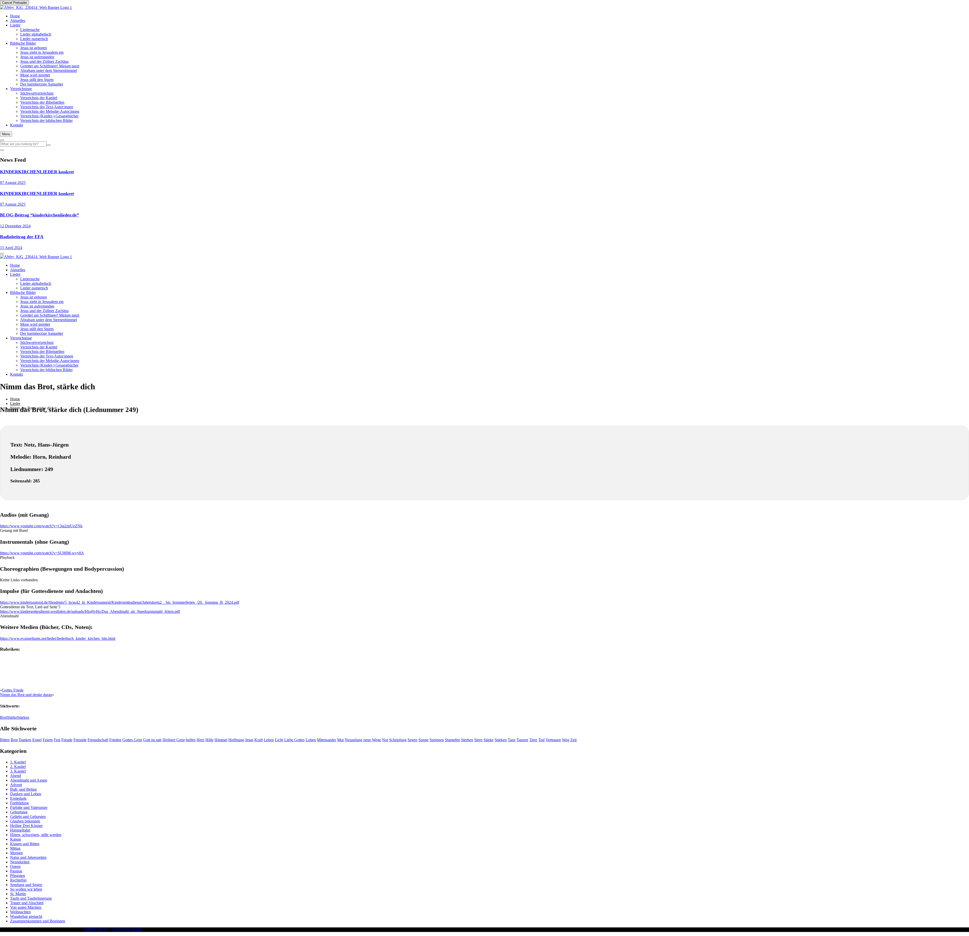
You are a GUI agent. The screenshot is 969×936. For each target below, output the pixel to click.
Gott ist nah (152, 740)
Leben (269, 740)
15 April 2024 (11, 247)
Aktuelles (17, 20)
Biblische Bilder (23, 43)
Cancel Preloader (14, 3)
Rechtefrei (18, 880)
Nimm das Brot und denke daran (26, 695)
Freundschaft (98, 740)
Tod (541, 740)
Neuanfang (353, 740)
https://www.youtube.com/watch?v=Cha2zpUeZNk (41, 526)
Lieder (15, 25)
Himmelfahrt (20, 830)
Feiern (48, 740)
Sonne (423, 740)
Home (15, 16)
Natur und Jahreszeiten (28, 857)
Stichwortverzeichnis (36, 93)
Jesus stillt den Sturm (36, 79)
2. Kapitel (18, 766)
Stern (478, 740)
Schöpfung (398, 740)
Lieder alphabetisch (35, 34)
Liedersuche (30, 29)
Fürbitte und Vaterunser (28, 807)
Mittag (15, 848)
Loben (311, 740)
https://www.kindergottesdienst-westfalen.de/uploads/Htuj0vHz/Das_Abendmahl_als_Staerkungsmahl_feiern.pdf (90, 611)
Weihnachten (20, 912)
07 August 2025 (12, 182)
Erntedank (18, 798)
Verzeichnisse (21, 89)
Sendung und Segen (26, 885)
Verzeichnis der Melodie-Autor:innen (49, 111)
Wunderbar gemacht (26, 916)
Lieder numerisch (34, 39)
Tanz (512, 740)
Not (385, 740)
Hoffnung (236, 740)
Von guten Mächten (25, 907)
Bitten (5, 740)
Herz (200, 740)
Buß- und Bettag (23, 789)
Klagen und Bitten (24, 844)
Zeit (573, 740)
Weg (565, 740)
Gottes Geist (132, 740)
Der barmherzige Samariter (41, 84)
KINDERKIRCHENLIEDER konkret (37, 171)
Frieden (115, 740)
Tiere (533, 740)
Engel (37, 740)
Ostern (15, 866)
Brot (3, 717)
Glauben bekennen (25, 821)
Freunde (80, 740)
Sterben (467, 740)
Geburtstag (19, 812)
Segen (412, 740)
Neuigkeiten (20, 862)
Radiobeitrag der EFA (21, 236)
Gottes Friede (12, 690)
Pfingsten (17, 875)
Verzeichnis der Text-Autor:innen (46, 107)
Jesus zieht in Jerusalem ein (42, 52)
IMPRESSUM (95, 929)
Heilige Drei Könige (26, 825)
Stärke (12, 717)
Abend (15, 776)
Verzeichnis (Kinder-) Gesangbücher (49, 116)
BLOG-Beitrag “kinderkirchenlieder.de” (39, 214)
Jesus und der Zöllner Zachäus (44, 61)
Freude (66, 740)
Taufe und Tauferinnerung (31, 898)
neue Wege (372, 740)
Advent (16, 785)
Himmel (220, 740)
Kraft (258, 740)
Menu (6, 134)
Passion (16, 871)
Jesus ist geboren (33, 48)
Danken (25, 740)
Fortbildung (19, 803)
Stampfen (452, 740)
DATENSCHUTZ (127, 929)
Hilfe (209, 740)
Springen (436, 740)
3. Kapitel (18, 771)
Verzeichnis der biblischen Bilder (46, 120)
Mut (340, 740)
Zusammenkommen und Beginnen (37, 921)
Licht (279, 740)
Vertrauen (553, 740)
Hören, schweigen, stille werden (35, 835)
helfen (191, 740)
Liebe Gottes (294, 740)
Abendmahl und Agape (28, 780)
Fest (57, 740)
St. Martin (18, 894)
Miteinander (326, 740)
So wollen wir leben (26, 889)
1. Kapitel (18, 762)
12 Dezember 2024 (15, 226)
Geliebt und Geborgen (28, 816)
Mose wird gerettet (35, 75)
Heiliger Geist (174, 740)
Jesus (249, 740)
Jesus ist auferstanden (37, 57)
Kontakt (16, 125)
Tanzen (522, 740)
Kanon (15, 839)
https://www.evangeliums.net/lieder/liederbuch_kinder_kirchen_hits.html (57, 638)
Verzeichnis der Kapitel (38, 98)
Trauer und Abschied (26, 903)
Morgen (16, 853)
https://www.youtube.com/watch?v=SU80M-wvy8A (42, 553)
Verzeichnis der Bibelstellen (42, 102)
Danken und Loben (25, 794)
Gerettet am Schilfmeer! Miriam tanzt (49, 66)
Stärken (23, 717)
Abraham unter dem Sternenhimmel (48, 70)
